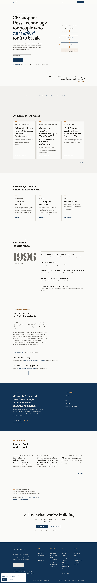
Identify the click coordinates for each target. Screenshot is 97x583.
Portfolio (40, 553)
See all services (55, 526)
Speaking (26, 420)
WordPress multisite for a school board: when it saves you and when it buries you (47, 460)
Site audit (32, 373)
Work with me (27, 60)
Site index (52, 566)
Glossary (64, 562)
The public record (78, 560)
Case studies (67, 2)
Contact (76, 564)
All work (80, 162)
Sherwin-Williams (50, 95)
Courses (64, 553)
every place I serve (24, 499)
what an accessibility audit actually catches (27, 368)
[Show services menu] (50, 2)
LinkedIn (14, 569)
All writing (80, 473)
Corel (70, 95)
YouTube (23, 569)
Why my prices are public (71, 458)
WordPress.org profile (28, 571)
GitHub (18, 569)
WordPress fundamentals (71, 406)
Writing (60, 2)
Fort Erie (23, 497)
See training (18, 420)
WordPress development (17, 54)
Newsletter (65, 551)
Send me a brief (42, 526)
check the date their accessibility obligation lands (34, 360)
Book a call (80, 2)
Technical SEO (53, 559)
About (73, 2)
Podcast (64, 571)
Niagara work (67, 217)
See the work (18, 60)
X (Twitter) (27, 573)
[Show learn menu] (56, 2)
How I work (77, 553)
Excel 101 (67, 395)
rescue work (18, 55)
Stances (76, 555)
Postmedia (41, 95)
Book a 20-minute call (76, 494)
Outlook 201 (68, 400)
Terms (65, 580)
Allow (4, 579)
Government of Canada (31, 95)
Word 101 (67, 398)
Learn (54, 2)
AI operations (28, 52)
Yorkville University (61, 95)
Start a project (18, 565)
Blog (75, 558)
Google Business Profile (18, 571)
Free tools (40, 558)
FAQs (63, 568)
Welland (33, 497)
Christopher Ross (16, 64)
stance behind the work (19, 352)
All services (53, 551)
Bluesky (31, 573)
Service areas (53, 564)
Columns (64, 560)
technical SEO (23, 54)
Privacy (60, 580)
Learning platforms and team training (19, 52)
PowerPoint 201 (68, 403)
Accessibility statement (21, 373)
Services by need (42, 555)
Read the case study (20, 155)
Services (47, 2)
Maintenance (53, 553)
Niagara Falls (28, 497)
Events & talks (65, 573)
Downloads (41, 560)
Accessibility (71, 580)
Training (41, 217)
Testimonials (77, 562)
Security (77, 580)
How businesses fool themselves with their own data (20, 460)
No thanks (11, 579)
